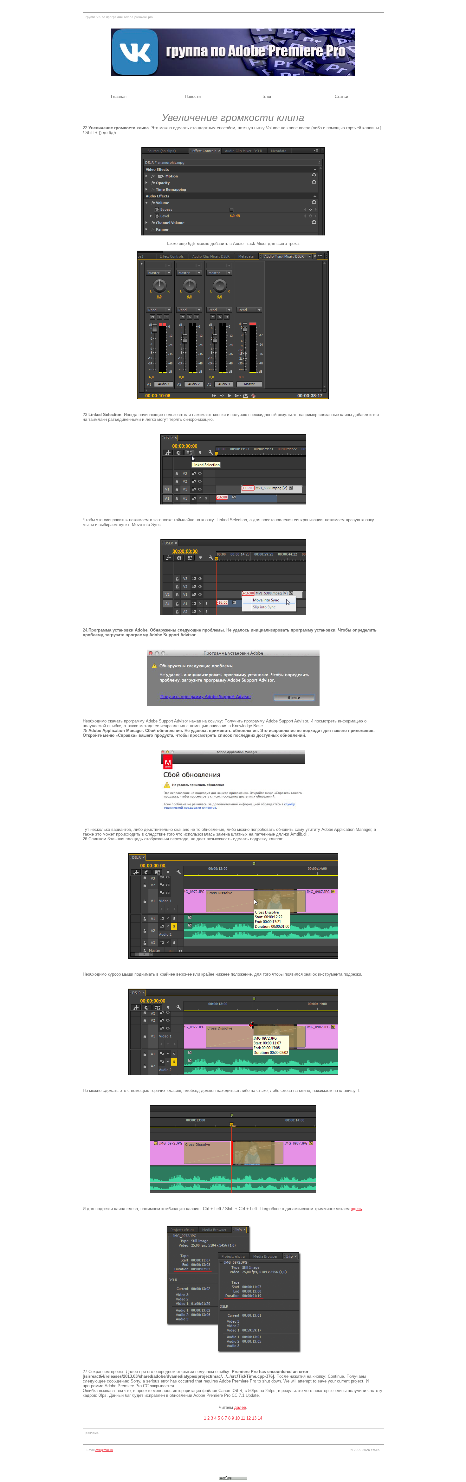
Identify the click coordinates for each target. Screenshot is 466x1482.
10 (237, 1418)
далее (240, 1407)
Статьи (341, 96)
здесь (356, 1208)
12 (248, 1418)
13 (254, 1418)
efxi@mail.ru (104, 1450)
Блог (267, 96)
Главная (118, 96)
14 (260, 1418)
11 (243, 1418)
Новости (193, 96)
